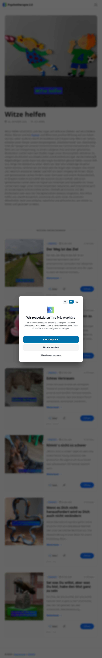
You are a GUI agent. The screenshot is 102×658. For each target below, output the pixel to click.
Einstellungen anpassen (51, 355)
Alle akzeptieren (51, 339)
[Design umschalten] (77, 302)
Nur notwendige (51, 347)
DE (71, 302)
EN (65, 302)
